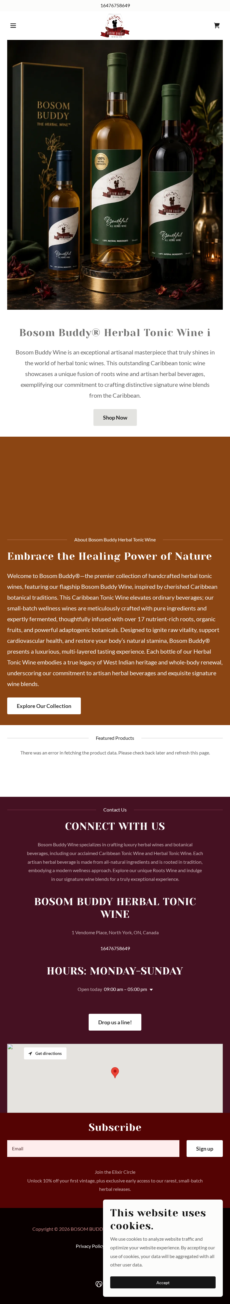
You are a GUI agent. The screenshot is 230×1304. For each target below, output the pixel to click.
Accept (163, 1282)
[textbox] (93, 1148)
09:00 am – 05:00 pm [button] (125, 989)
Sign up (204, 1148)
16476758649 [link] (115, 5)
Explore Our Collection (44, 706)
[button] (23, 26)
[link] (114, 26)
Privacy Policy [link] (90, 1246)
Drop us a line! (115, 1022)
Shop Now (115, 417)
